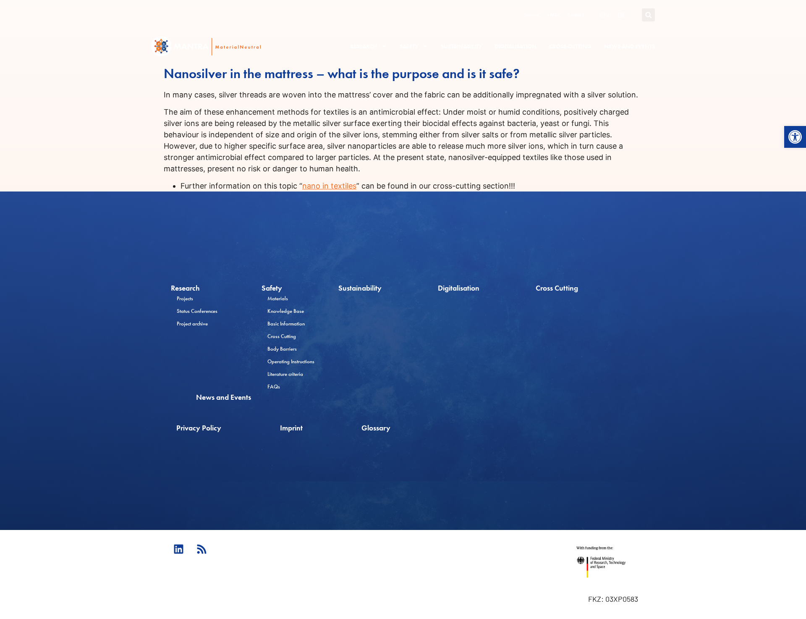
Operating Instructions (290, 361)
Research (363, 46)
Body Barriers (282, 348)
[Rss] (201, 548)
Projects (185, 298)
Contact (576, 14)
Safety (409, 46)
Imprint (291, 428)
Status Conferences (197, 311)
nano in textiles (329, 185)
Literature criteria (285, 374)
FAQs (553, 14)
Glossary (375, 428)
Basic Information (286, 323)
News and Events (629, 46)
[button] (795, 137)
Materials (277, 298)
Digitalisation (515, 46)
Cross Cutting (570, 46)
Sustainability (461, 46)
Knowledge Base (285, 311)
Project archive (192, 323)
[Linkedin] (178, 548)
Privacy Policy (198, 428)
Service (531, 14)
